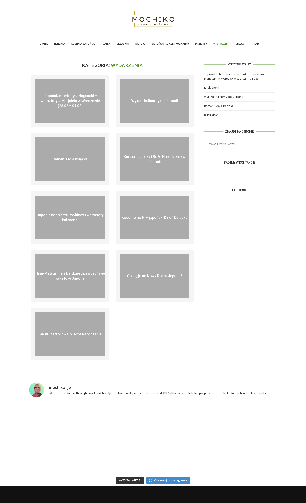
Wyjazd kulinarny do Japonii (154, 101)
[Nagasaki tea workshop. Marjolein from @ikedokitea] (184, 456)
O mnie (44, 43)
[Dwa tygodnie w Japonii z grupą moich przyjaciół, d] (58, 456)
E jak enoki (211, 87)
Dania (106, 43)
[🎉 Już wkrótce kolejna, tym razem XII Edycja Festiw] (121, 420)
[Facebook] (143, 494)
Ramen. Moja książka (70, 159)
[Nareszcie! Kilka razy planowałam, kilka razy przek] (247, 420)
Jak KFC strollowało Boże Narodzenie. (70, 334)
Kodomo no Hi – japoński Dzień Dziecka (155, 217)
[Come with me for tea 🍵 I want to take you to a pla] (184, 420)
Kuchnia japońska (83, 43)
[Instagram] (153, 494)
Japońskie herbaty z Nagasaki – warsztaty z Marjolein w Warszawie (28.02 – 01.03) (70, 100)
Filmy (256, 43)
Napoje (140, 43)
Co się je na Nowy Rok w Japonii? (154, 276)
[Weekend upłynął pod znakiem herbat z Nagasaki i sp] (121, 456)
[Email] (163, 494)
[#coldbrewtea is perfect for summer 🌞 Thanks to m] (58, 420)
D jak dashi (211, 114)
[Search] (264, 44)
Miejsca (241, 43)
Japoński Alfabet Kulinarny (170, 43)
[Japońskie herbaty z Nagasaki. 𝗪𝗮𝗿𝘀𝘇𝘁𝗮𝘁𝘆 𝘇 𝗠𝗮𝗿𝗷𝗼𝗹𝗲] (247, 456)
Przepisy (201, 43)
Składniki (123, 43)
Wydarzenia (221, 43)
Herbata (59, 43)
